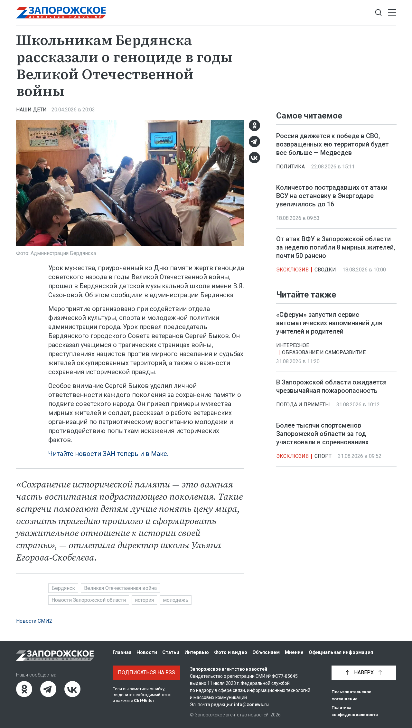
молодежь (175, 600)
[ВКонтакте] (254, 157)
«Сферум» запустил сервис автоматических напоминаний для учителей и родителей (329, 323)
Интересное (292, 345)
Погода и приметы (303, 405)
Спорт (323, 456)
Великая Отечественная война (120, 588)
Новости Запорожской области (89, 600)
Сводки (325, 270)
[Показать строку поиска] (378, 12)
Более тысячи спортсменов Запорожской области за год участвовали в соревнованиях (322, 433)
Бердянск (63, 588)
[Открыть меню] (392, 12)
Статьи (170, 652)
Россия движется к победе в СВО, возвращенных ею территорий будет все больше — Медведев (332, 144)
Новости (146, 652)
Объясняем (266, 652)
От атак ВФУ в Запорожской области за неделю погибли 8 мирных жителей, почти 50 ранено (335, 247)
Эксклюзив (292, 270)
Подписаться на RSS (146, 672)
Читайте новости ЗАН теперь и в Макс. (108, 454)
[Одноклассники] (254, 125)
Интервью (196, 652)
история (144, 600)
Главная (122, 652)
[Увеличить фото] (130, 182)
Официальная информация (341, 652)
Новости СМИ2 (34, 621)
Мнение (294, 652)
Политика (290, 167)
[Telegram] (254, 141)
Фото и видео (230, 652)
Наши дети (31, 110)
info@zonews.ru (251, 704)
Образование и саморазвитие (324, 352)
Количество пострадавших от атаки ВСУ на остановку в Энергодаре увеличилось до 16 (332, 196)
